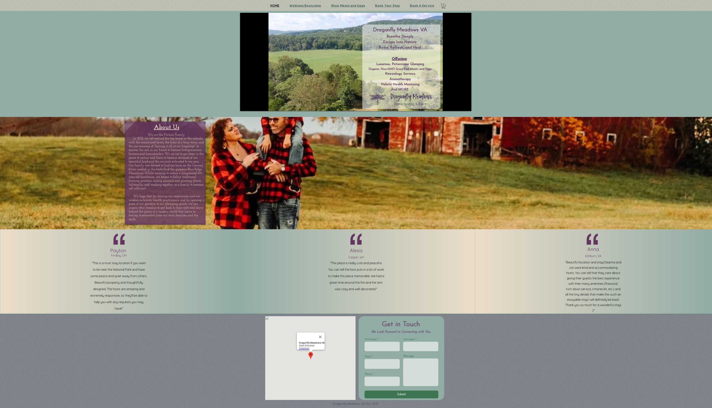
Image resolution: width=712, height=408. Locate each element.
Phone (368, 374)
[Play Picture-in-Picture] (460, 106)
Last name (408, 339)
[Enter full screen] (466, 106)
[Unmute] (251, 106)
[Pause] (245, 106)
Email (368, 356)
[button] (444, 6)
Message (408, 356)
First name (370, 339)
